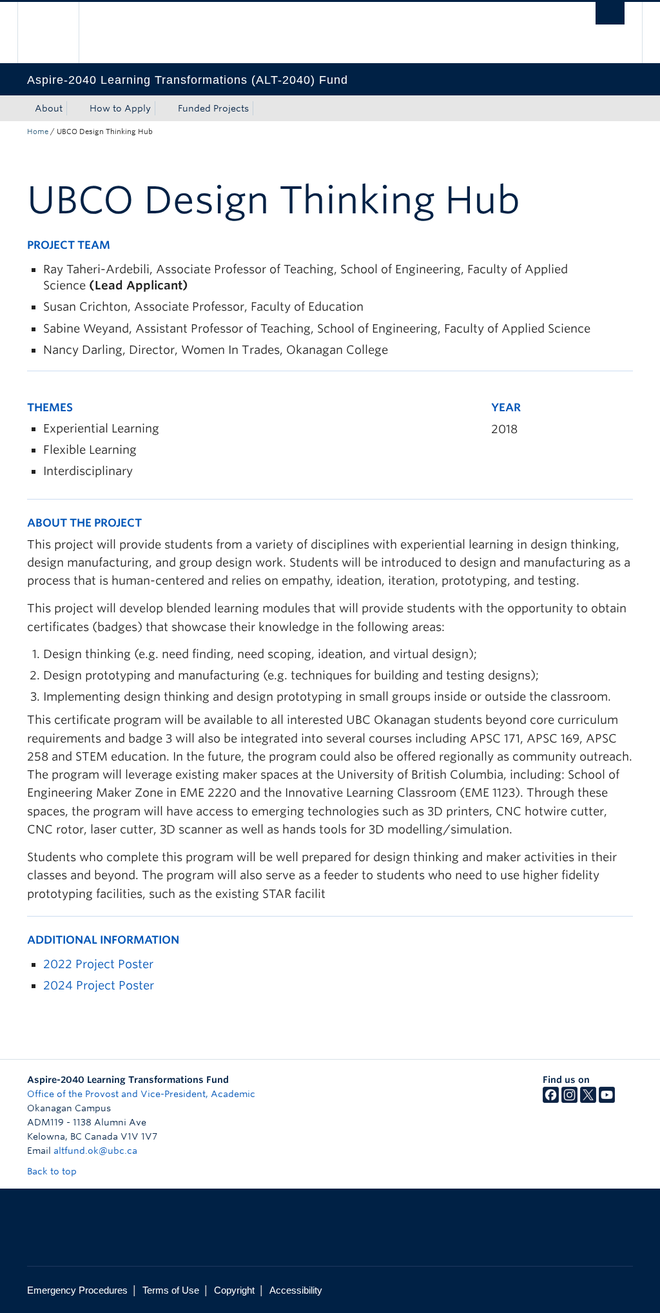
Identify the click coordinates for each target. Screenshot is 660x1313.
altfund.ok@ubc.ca (95, 1150)
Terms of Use (170, 1290)
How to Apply (120, 108)
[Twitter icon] (588, 1099)
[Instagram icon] (569, 1099)
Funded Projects (213, 108)
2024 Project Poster (98, 985)
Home (37, 131)
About (49, 108)
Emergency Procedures (77, 1290)
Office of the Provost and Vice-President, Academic (141, 1094)
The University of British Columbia (57, 32)
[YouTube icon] (607, 1099)
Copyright (234, 1290)
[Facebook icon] (551, 1099)
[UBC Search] (610, 13)
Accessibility (295, 1290)
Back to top (53, 1171)
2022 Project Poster (98, 964)
